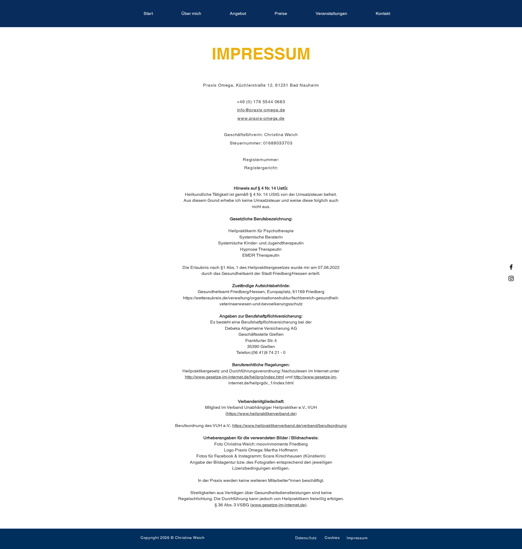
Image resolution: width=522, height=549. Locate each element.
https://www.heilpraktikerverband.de (261, 413)
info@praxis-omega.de (261, 109)
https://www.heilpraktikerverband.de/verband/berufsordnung (289, 425)
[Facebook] (511, 267)
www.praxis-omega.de (260, 118)
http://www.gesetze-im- (315, 376)
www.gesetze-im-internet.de (278, 504)
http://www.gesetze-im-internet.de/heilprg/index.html (234, 376)
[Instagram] (511, 278)
